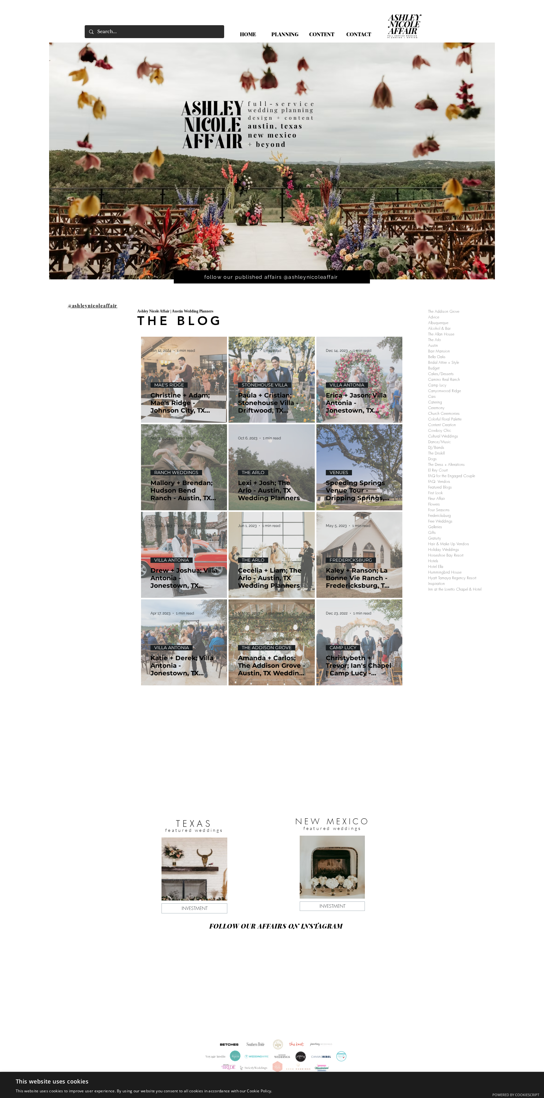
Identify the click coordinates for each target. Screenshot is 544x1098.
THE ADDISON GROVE (267, 647)
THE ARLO (253, 472)
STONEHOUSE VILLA (264, 385)
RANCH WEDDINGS (176, 472)
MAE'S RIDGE (169, 385)
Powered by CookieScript (515, 1094)
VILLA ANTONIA (347, 385)
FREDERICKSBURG (351, 560)
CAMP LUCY (343, 647)
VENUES (339, 472)
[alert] (272, 1085)
